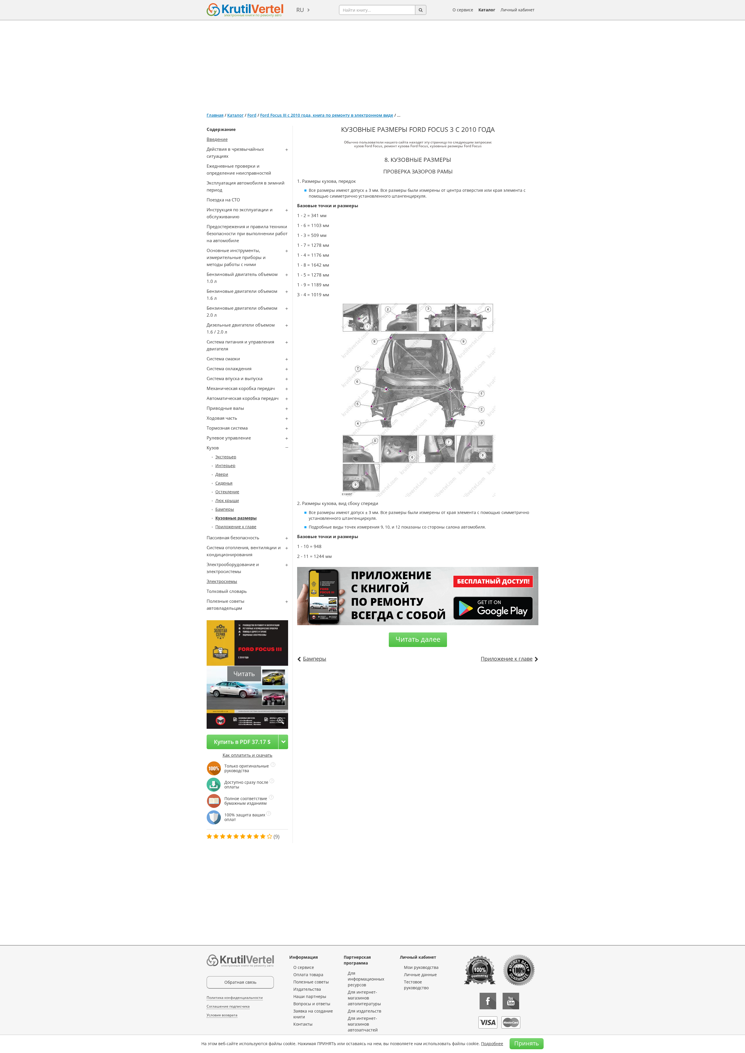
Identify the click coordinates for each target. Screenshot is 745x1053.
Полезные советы (311, 982)
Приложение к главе (235, 526)
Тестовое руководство (416, 984)
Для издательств (364, 1011)
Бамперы (224, 509)
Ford (251, 115)
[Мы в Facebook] (488, 1001)
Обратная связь (240, 982)
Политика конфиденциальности (235, 997)
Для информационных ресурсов (366, 979)
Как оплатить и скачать (247, 755)
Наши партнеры (309, 996)
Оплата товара (308, 974)
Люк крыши (227, 500)
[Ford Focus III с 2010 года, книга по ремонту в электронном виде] (280, 721)
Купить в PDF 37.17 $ (242, 741)
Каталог (486, 10)
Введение (217, 139)
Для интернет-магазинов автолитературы (364, 997)
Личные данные (420, 974)
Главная (215, 115)
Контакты (303, 1024)
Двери (221, 474)
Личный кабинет (518, 10)
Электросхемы (222, 581)
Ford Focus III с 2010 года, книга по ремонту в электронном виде (326, 115)
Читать (244, 673)
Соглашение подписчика (228, 1006)
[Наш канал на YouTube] (511, 1001)
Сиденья (224, 483)
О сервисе (463, 10)
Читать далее (417, 639)
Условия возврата (222, 1015)
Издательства (307, 989)
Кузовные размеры (236, 518)
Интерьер (225, 465)
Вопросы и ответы (311, 1003)
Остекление (227, 491)
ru (300, 10)
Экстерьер (225, 457)
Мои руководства (421, 967)
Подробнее (492, 1043)
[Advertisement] (372, 64)
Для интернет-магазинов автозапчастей (363, 1024)
